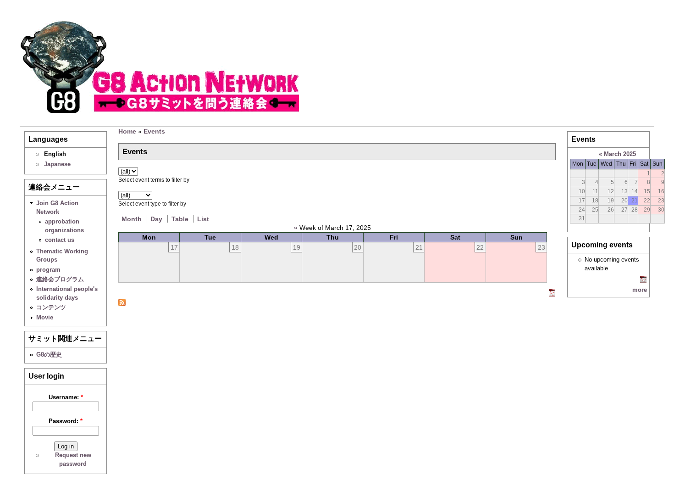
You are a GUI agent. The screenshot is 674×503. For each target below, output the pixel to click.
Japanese (57, 164)
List (203, 219)
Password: (66, 421)
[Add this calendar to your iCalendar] (552, 294)
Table (179, 219)
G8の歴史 (49, 354)
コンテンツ (51, 307)
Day (156, 219)
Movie (44, 317)
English (55, 154)
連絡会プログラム (60, 279)
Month (132, 219)
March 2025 (620, 154)
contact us (59, 239)
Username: (66, 397)
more (639, 289)
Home (127, 131)
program (48, 269)
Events (154, 131)
